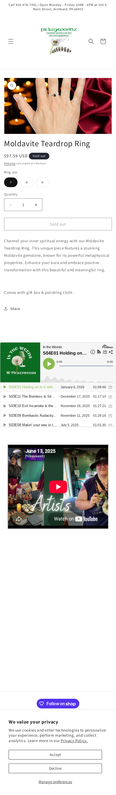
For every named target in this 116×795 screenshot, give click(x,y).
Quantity (11, 194)
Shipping (9, 163)
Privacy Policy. (74, 740)
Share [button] (15, 308)
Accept (55, 754)
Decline (55, 768)
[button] (11, 41)
